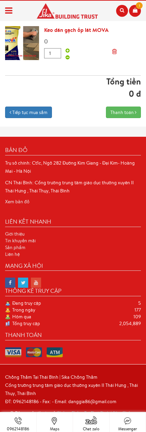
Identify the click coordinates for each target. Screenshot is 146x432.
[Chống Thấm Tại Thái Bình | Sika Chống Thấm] (10, 283)
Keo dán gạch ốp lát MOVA (76, 30)
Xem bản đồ (17, 202)
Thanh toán (122, 112)
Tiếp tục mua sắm (29, 112)
